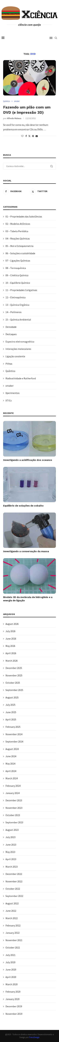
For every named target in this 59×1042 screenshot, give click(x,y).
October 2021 (13, 947)
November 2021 (14, 940)
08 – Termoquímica (16, 268)
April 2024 (11, 771)
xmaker (10, 385)
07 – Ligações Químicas (18, 260)
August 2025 (12, 697)
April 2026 (11, 653)
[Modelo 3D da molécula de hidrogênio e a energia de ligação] (29, 576)
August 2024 (12, 749)
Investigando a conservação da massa (26, 551)
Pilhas (9, 363)
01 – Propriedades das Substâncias (24, 216)
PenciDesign (34, 1037)
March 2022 (12, 918)
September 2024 (14, 741)
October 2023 (13, 815)
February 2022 (13, 925)
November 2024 (14, 734)
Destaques (11, 334)
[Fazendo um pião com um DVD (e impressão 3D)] (29, 77)
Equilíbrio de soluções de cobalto (23, 505)
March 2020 (12, 984)
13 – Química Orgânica (17, 304)
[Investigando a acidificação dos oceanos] (29, 438)
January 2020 (13, 999)
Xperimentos (13, 393)
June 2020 (11, 969)
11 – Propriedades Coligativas (21, 290)
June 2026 (11, 638)
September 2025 (14, 690)
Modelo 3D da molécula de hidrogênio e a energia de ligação (27, 599)
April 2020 (11, 977)
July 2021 (10, 955)
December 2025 (14, 668)
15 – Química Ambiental (18, 319)
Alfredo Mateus (14, 118)
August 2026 (12, 623)
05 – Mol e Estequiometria (19, 246)
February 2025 (13, 726)
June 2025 (11, 712)
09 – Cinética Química (17, 275)
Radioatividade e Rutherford (21, 378)
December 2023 (14, 800)
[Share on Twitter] (29, 136)
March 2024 (12, 778)
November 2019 (14, 1013)
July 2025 (10, 704)
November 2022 (14, 881)
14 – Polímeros (14, 312)
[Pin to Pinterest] (33, 136)
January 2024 (13, 793)
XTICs (9, 400)
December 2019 (14, 1006)
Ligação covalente (15, 356)
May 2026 (10, 645)
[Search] (55, 37)
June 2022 (11, 910)
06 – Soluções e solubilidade (20, 253)
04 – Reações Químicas (18, 238)
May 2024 (10, 763)
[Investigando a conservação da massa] (29, 530)
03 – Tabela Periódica (17, 231)
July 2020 (10, 962)
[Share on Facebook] (26, 136)
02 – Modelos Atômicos (18, 223)
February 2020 (13, 991)
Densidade (11, 326)
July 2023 (10, 837)
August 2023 (12, 829)
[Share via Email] (37, 136)
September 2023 (14, 822)
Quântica (10, 370)
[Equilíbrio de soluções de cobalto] (29, 484)
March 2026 (12, 660)
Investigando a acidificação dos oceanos (27, 460)
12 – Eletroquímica (15, 297)
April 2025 (11, 719)
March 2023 (12, 866)
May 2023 (10, 851)
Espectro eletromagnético (20, 341)
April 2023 (11, 859)
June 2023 (11, 844)
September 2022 (14, 896)
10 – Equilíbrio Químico (18, 282)
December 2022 (14, 873)
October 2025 (13, 682)
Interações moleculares (18, 348)
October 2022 (13, 888)
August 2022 (12, 903)
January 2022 (13, 932)
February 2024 (13, 785)
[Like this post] (22, 136)
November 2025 (14, 675)
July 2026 (10, 631)
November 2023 (14, 807)
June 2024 (11, 756)
